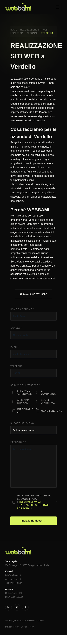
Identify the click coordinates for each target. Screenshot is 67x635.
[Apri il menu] (58, 7)
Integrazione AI (25, 411)
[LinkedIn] (8, 607)
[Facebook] (25, 607)
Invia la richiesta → (33, 520)
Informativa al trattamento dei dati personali (33, 505)
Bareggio (32, 565)
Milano (40, 565)
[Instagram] (17, 607)
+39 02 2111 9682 (13, 583)
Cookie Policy (27, 627)
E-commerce (49, 392)
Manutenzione (49, 411)
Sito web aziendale (24, 392)
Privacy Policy (12, 627)
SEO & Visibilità (48, 401)
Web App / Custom (24, 401)
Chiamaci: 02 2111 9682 (33, 294)
